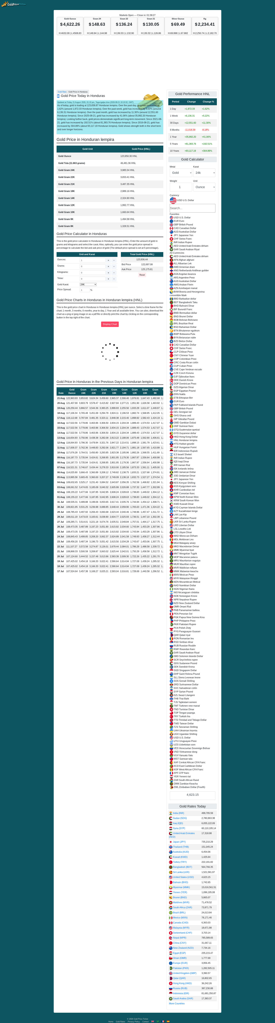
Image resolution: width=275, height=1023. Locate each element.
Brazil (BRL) (178, 912)
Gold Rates (120, 1022)
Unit (195, 181)
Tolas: (60, 278)
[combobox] (192, 493)
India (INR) (178, 813)
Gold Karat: (63, 284)
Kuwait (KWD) (179, 857)
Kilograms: (62, 272)
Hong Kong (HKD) (182, 983)
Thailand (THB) (180, 847)
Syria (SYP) (178, 828)
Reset (142, 275)
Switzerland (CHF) (182, 933)
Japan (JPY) (179, 842)
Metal (172, 166)
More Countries (177, 1003)
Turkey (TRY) (179, 862)
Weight (173, 181)
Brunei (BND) (179, 897)
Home (110, 1022)
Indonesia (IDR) (180, 993)
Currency (174, 195)
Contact (145, 1022)
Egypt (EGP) (179, 953)
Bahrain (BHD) (180, 882)
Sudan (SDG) (179, 818)
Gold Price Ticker (141, 1019)
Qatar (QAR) (179, 978)
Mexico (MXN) (179, 917)
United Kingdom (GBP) (184, 973)
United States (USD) (183, 877)
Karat (196, 166)
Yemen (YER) (179, 892)
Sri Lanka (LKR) (180, 872)
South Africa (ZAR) (182, 907)
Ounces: (61, 259)
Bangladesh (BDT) (182, 867)
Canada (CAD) (180, 922)
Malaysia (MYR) (180, 928)
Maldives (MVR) (180, 902)
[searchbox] (192, 208)
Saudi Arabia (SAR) (182, 998)
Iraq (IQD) (177, 823)
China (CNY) (179, 943)
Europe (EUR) (179, 963)
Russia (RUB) (179, 988)
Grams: (61, 266)
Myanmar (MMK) (181, 887)
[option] (192, 218)
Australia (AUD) (180, 852)
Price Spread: (64, 289)
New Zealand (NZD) (183, 948)
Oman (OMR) (179, 958)
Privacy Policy (134, 1022)
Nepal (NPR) (179, 938)
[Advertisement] (137, 64)
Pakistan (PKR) (180, 968)
